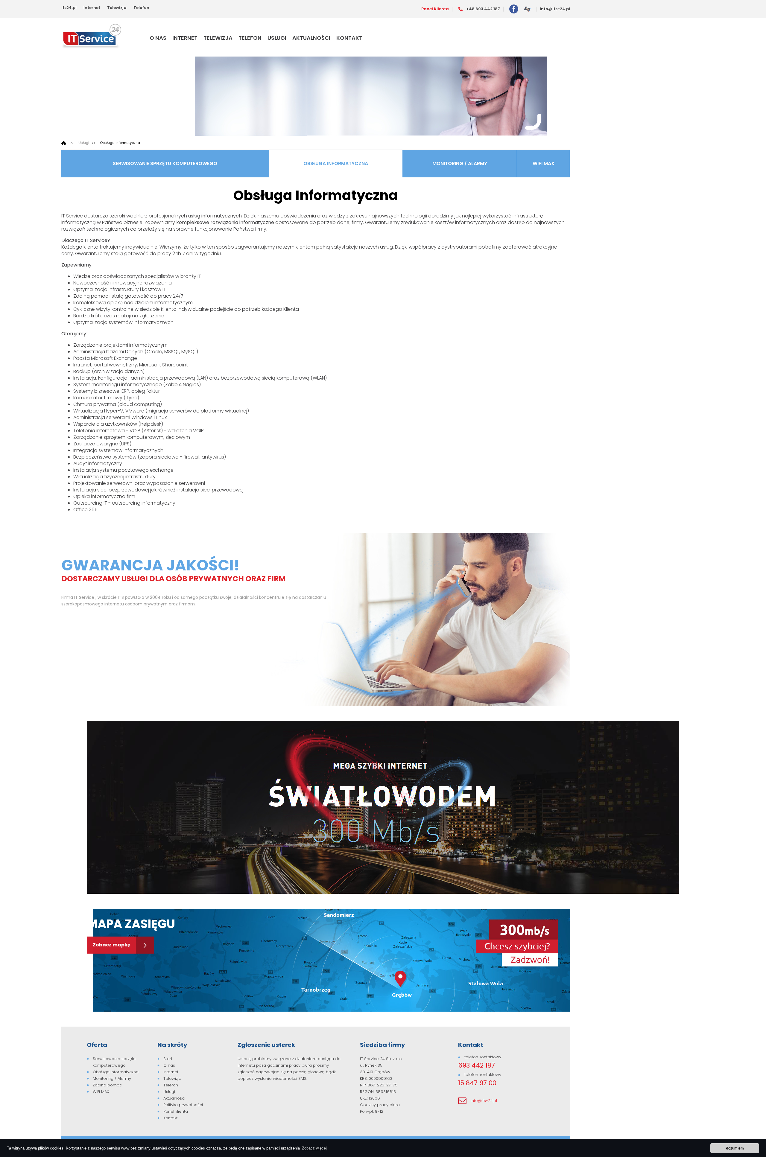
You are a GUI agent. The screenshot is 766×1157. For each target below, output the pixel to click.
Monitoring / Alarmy (459, 163)
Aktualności (311, 38)
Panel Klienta (435, 9)
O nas (158, 38)
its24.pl (69, 7)
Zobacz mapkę (112, 944)
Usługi (277, 38)
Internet (91, 7)
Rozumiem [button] (735, 1148)
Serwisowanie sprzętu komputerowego (165, 163)
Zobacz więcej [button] (314, 1148)
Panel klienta (175, 1111)
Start (167, 1059)
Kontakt (349, 38)
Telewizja (117, 7)
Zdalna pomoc (107, 1085)
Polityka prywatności (183, 1105)
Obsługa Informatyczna (120, 142)
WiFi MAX (543, 163)
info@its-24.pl (555, 9)
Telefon (141, 7)
